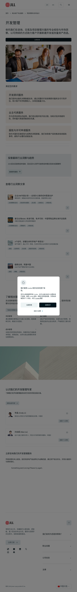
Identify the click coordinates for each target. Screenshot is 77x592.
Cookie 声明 (38, 298)
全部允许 (48, 305)
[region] (38, 296)
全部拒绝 (29, 305)
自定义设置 (38, 311)
